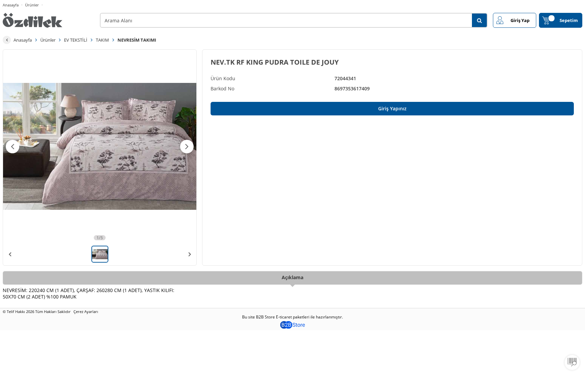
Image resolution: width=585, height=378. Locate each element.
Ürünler (32, 4)
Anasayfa (11, 4)
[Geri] (7, 40)
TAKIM (102, 40)
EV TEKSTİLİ (75, 40)
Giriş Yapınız (392, 108)
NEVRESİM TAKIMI (136, 40)
